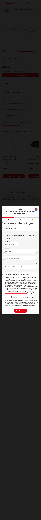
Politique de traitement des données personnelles (19, 292)
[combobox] (11, 244)
